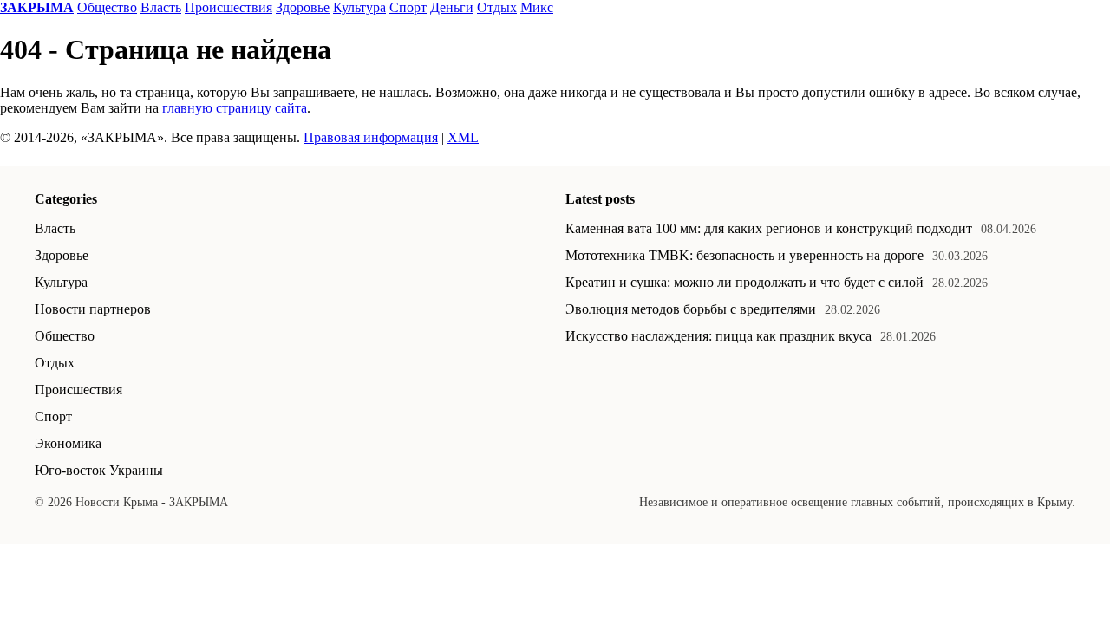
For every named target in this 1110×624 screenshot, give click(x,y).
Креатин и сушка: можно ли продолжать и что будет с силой (744, 282)
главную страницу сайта (234, 108)
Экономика (68, 443)
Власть (160, 7)
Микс (536, 7)
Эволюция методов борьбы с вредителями (690, 309)
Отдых (497, 7)
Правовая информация (371, 137)
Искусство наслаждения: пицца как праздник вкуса (718, 335)
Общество (107, 7)
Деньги (451, 7)
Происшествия (228, 7)
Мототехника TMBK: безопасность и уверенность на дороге (744, 255)
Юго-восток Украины (99, 470)
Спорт (408, 7)
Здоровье (303, 7)
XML (463, 137)
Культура (359, 7)
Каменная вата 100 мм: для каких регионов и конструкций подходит (768, 228)
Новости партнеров (93, 309)
